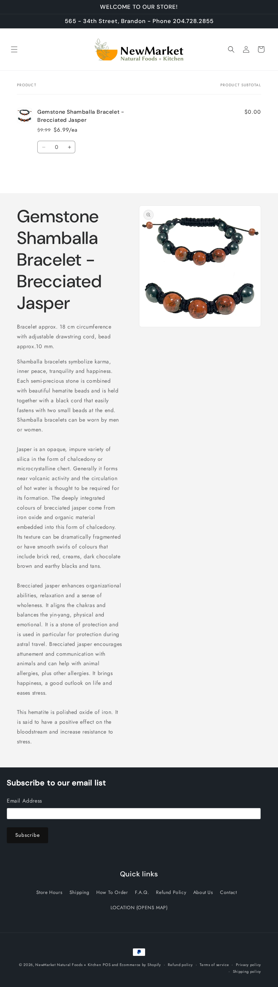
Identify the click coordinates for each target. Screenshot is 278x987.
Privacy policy (248, 964)
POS (107, 964)
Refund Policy (171, 892)
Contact (228, 892)
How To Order (112, 892)
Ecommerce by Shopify (140, 964)
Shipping (80, 892)
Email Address (24, 801)
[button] (14, 49)
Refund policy (180, 964)
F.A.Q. (142, 892)
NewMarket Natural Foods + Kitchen (68, 964)
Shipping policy (247, 971)
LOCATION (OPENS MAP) (139, 907)
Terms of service (214, 964)
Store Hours (49, 892)
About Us (203, 892)
